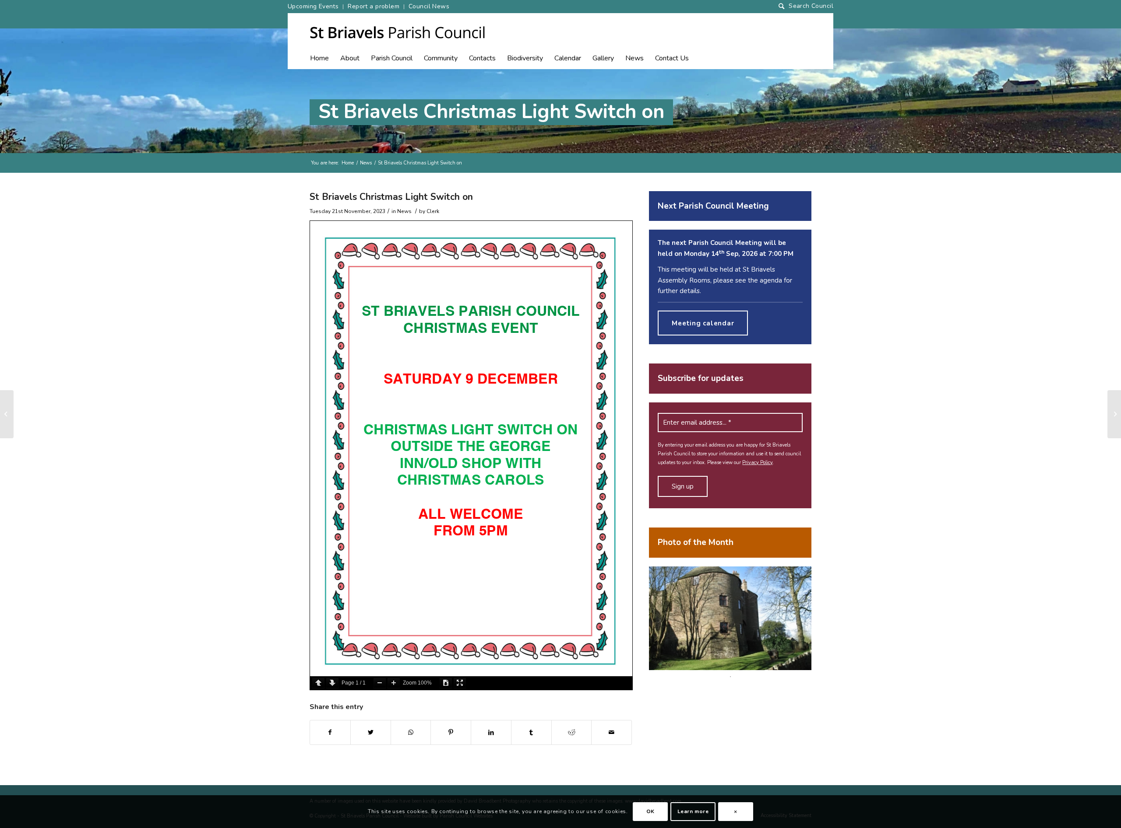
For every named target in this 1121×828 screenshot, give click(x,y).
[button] (391, 60)
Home (348, 163)
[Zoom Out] (379, 683)
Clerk (433, 211)
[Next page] (332, 683)
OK (650, 811)
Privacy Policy (757, 462)
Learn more (693, 811)
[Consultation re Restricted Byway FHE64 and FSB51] (7, 414)
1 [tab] (730, 676)
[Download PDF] (445, 683)
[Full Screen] (459, 683)
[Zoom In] (393, 683)
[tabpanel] (730, 618)
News (366, 163)
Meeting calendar (703, 323)
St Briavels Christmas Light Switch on (491, 111)
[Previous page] (318, 683)
